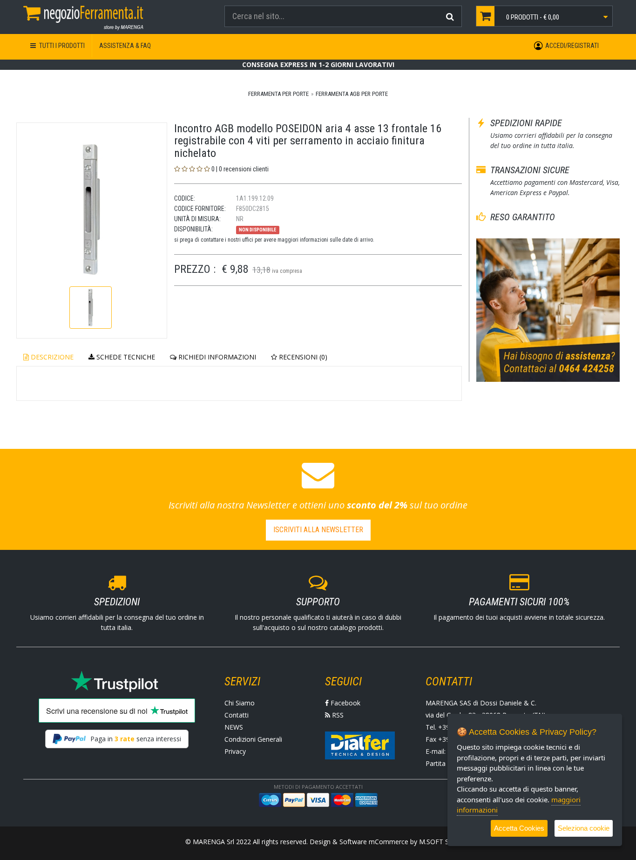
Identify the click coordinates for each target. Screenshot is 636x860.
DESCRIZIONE (51, 356)
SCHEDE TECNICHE (125, 356)
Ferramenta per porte (278, 93)
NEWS (233, 727)
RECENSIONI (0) (302, 356)
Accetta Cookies (519, 828)
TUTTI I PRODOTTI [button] (61, 45)
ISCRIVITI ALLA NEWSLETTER (318, 529)
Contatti (236, 715)
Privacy (235, 751)
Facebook (344, 702)
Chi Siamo (239, 702)
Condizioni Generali (253, 739)
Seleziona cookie (583, 828)
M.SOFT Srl (436, 841)
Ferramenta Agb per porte (352, 93)
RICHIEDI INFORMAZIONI (216, 356)
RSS (337, 715)
